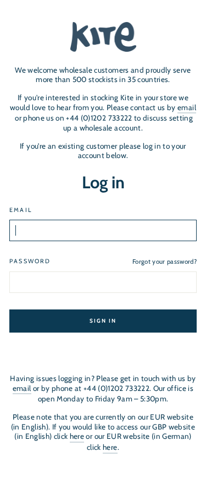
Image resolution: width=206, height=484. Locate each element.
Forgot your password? (164, 261)
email (186, 107)
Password (30, 261)
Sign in (103, 320)
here (77, 436)
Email (20, 210)
